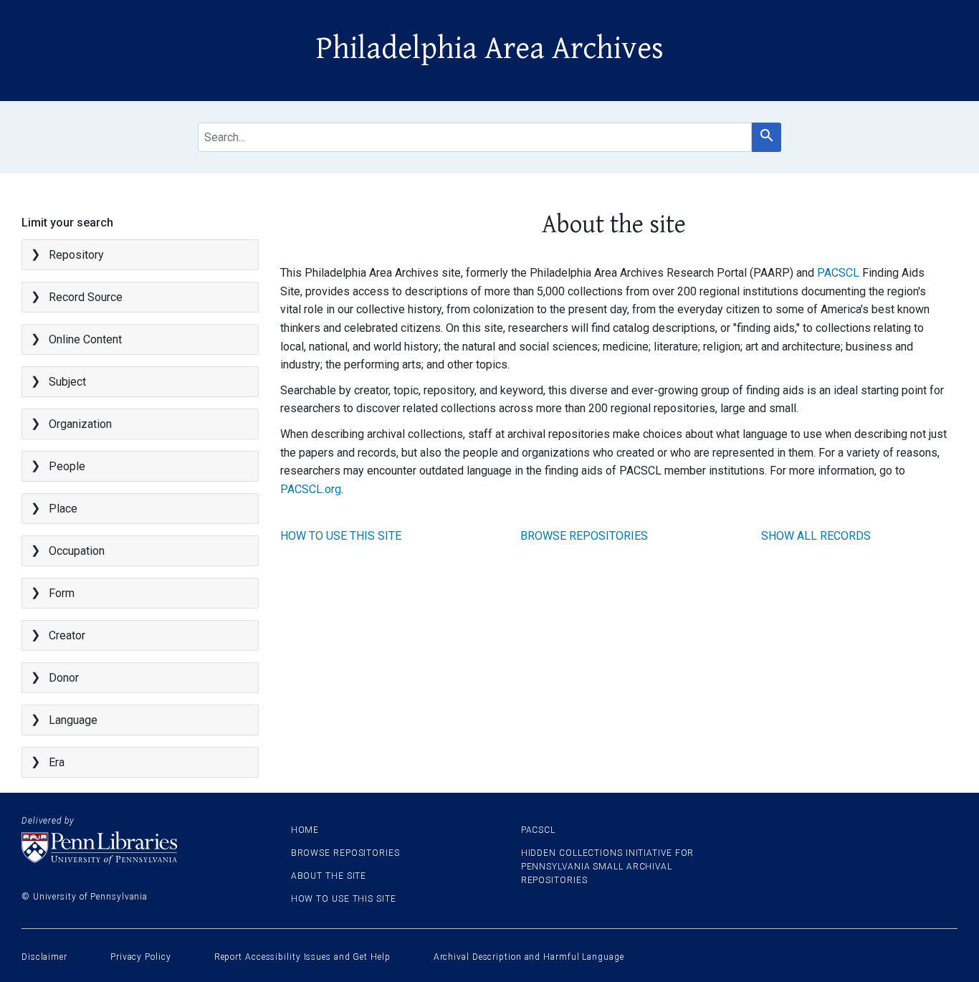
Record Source (86, 297)
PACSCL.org (310, 489)
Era (57, 762)
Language (73, 720)
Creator (67, 635)
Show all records (816, 536)
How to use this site (340, 536)
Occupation (77, 551)
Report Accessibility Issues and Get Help (302, 957)
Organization (80, 424)
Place (63, 508)
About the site (329, 876)
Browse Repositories (584, 536)
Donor (64, 678)
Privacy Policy (140, 957)
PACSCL (838, 273)
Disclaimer (44, 957)
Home (305, 830)
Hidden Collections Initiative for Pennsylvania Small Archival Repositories (607, 866)
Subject (67, 381)
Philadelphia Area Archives (490, 49)
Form (62, 593)
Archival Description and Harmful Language (529, 957)
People (67, 466)
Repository (76, 255)
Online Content (85, 339)
